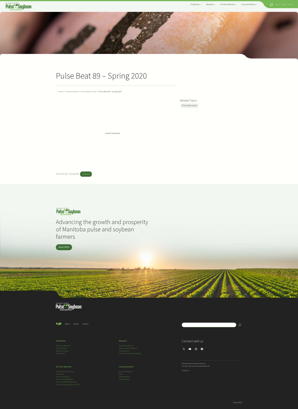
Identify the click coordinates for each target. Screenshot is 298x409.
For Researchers (124, 351)
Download (85, 174)
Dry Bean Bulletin (124, 379)
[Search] (239, 325)
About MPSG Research (126, 346)
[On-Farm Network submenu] (235, 4)
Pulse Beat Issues (189, 105)
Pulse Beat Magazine (125, 371)
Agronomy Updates (62, 351)
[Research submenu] (214, 4)
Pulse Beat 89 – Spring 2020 (67, 173)
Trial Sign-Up (60, 374)
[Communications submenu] (256, 4)
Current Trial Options (62, 377)
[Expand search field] (271, 4)
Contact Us (185, 371)
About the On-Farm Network (65, 371)
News (121, 374)
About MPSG (64, 247)
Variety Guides (60, 353)
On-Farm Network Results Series (66, 382)
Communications (126, 366)
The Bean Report (61, 348)
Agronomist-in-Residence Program (130, 353)
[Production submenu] (200, 4)
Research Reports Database (128, 348)
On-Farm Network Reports (64, 379)
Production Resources (63, 346)
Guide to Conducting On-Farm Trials (67, 384)
